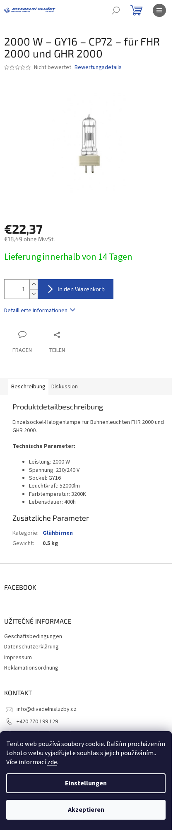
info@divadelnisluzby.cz (47, 709)
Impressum (18, 657)
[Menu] (159, 10)
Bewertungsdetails (98, 68)
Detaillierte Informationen (35, 310)
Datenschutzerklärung (31, 647)
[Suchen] (116, 10)
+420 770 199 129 (37, 722)
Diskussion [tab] (64, 387)
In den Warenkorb (81, 288)
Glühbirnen (58, 533)
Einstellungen (86, 783)
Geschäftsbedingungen (33, 636)
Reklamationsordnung (31, 668)
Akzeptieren (86, 809)
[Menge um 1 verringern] (33, 294)
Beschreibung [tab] (28, 387)
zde (52, 762)
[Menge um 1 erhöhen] (33, 284)
